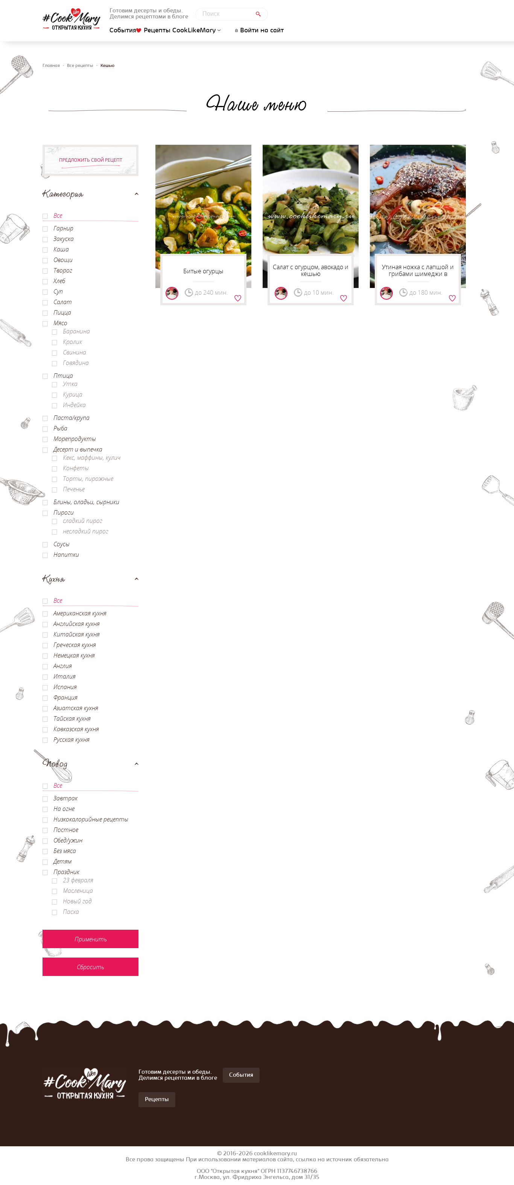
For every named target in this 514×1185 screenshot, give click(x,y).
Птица (63, 375)
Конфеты (76, 468)
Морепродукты (74, 439)
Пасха (71, 912)
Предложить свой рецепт (90, 160)
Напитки (66, 554)
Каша (61, 249)
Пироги (63, 512)
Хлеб (59, 281)
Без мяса (64, 851)
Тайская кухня (72, 718)
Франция (65, 697)
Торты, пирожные (88, 478)
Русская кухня (71, 739)
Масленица (78, 890)
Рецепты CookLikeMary (180, 30)
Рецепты (157, 1100)
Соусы (61, 544)
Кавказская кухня (76, 729)
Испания (65, 687)
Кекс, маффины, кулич (92, 457)
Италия (64, 676)
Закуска (63, 239)
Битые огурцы (203, 271)
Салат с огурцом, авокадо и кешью (310, 270)
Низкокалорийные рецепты (90, 819)
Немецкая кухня (74, 655)
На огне (64, 809)
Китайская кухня (76, 634)
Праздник (66, 872)
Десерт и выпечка (77, 449)
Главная (51, 66)
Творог (62, 270)
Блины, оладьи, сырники (86, 502)
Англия (62, 666)
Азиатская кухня (75, 708)
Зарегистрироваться (237, 298)
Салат (62, 302)
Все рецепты (80, 66)
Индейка (74, 405)
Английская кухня (76, 624)
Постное (65, 830)
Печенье (74, 489)
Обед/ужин (67, 840)
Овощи (63, 260)
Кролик (72, 342)
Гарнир (63, 228)
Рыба (60, 428)
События (122, 30)
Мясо (60, 323)
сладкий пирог (82, 521)
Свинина (74, 352)
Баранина (76, 331)
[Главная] (71, 19)
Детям (62, 861)
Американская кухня (79, 613)
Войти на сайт (262, 30)
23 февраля (78, 880)
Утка (70, 384)
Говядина (76, 363)
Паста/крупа (71, 418)
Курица (72, 394)
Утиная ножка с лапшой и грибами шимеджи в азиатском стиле (418, 274)
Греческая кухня (74, 645)
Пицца (62, 312)
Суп (58, 291)
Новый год (77, 901)
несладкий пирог (85, 531)
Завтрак (65, 798)
